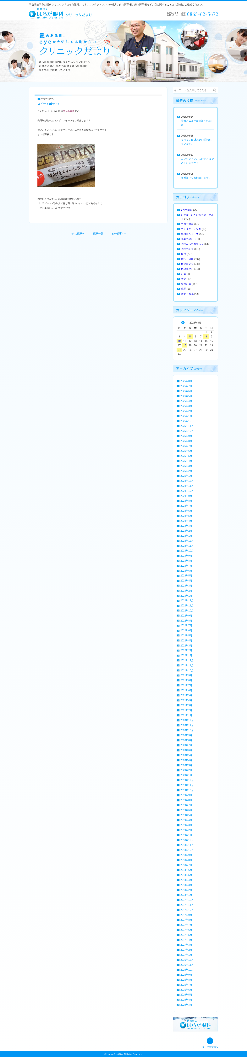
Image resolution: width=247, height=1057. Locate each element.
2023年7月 (186, 565)
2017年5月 (186, 934)
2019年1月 (186, 835)
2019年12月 (187, 780)
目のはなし (187, 268)
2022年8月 (186, 620)
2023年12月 (187, 540)
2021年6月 (186, 690)
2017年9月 (186, 915)
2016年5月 (186, 994)
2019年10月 (187, 790)
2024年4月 (186, 520)
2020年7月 (186, 745)
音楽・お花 (187, 293)
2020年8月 (186, 740)
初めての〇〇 (188, 238)
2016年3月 (186, 1004)
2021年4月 (186, 700)
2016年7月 (186, 984)
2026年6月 (186, 391)
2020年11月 (187, 725)
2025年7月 (186, 446)
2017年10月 (187, 909)
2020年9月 (186, 735)
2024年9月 (186, 495)
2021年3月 (186, 705)
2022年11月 (187, 605)
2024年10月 (187, 490)
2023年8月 (186, 560)
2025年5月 (186, 455)
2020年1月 (186, 775)
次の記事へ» (119, 233)
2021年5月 (186, 695)
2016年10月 (187, 969)
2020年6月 (186, 750)
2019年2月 (186, 830)
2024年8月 (186, 500)
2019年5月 (186, 815)
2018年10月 (187, 850)
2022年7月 (186, 625)
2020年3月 (186, 765)
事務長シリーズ (190, 234)
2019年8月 (186, 800)
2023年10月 (187, 550)
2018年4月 (186, 880)
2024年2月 (186, 530)
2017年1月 (186, 954)
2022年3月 (186, 645)
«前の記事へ (78, 233)
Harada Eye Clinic (115, 1054)
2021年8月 (186, 680)
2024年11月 (187, 485)
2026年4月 (186, 401)
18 (184, 345)
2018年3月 (186, 885)
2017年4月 (186, 939)
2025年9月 (186, 436)
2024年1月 (186, 535)
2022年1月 (186, 655)
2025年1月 (186, 475)
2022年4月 (186, 640)
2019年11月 (187, 785)
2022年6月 (186, 630)
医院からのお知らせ (192, 243)
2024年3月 (186, 525)
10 (179, 341)
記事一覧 (98, 233)
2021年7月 (186, 685)
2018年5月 (186, 874)
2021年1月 (186, 715)
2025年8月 (186, 441)
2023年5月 (186, 575)
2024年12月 (187, 480)
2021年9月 (186, 675)
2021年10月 (187, 670)
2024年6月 (186, 510)
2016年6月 (186, 989)
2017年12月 (187, 899)
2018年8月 (186, 860)
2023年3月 (186, 585)
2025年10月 (187, 430)
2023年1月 (186, 595)
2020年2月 (186, 770)
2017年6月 (186, 929)
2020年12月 (187, 720)
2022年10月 (187, 610)
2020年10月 (187, 730)
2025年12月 (187, 421)
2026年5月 (186, 396)
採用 (183, 254)
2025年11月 (187, 425)
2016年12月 (187, 959)
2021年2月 (186, 710)
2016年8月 (186, 979)
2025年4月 (186, 460)
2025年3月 (186, 465)
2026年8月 (186, 381)
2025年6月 (186, 450)
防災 (183, 278)
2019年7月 (186, 805)
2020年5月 (186, 755)
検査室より (187, 263)
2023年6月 (186, 570)
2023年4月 (186, 580)
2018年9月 (186, 855)
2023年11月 (187, 545)
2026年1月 (186, 416)
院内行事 (186, 284)
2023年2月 (186, 590)
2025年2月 (186, 471)
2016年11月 (187, 964)
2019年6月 (186, 810)
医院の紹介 (187, 249)
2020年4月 (186, 760)
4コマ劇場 (186, 210)
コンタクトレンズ (191, 229)
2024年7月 (186, 505)
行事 (183, 273)
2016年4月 (186, 999)
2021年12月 (187, 660)
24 (179, 349)
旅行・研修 (187, 259)
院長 (183, 288)
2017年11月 (187, 904)
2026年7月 (186, 386)
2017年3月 (186, 944)
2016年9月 (186, 974)
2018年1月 (186, 894)
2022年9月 (186, 615)
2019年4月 (186, 820)
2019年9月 (186, 795)
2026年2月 (186, 411)
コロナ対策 (187, 224)
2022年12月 (187, 600)
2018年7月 (186, 865)
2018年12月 (187, 840)
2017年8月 (186, 919)
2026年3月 (186, 406)
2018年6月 (186, 869)
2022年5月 (186, 635)
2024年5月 (186, 515)
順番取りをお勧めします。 (196, 177)
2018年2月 (186, 890)
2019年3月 (186, 825)
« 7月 (183, 322)
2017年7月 (186, 924)
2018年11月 (187, 845)
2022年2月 (186, 650)
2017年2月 (186, 949)
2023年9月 (186, 555)
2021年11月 (187, 665)
